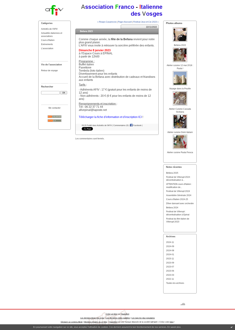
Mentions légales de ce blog (95, 322)
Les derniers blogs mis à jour (92, 318)
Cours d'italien (48, 40)
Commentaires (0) (121, 125)
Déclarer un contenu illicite (72, 322)
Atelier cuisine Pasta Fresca (180, 152)
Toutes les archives (175, 283)
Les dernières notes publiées (118, 318)
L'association (47, 48)
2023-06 (170, 271)
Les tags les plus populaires (143, 318)
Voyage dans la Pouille (180, 88)
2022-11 (170, 279)
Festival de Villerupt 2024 (178, 191)
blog (171, 322)
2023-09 (170, 263)
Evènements (47, 44)
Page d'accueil (125, 22)
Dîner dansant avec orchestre (180, 203)
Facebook (137, 125)
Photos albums (174, 23)
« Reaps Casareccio (106, 22)
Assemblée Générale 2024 (178, 195)
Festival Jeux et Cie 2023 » (146, 22)
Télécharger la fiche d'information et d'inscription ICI (110, 117)
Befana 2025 (172, 173)
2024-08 (170, 250)
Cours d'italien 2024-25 (177, 199)
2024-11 (170, 242)
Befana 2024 (172, 207)
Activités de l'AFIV (49, 29)
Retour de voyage (49, 70)
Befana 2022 (180, 45)
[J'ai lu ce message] (231, 327)
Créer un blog (111, 314)
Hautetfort (125, 314)
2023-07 (170, 267)
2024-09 (170, 246)
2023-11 (170, 258)
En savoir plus (174, 327)
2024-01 (170, 254)
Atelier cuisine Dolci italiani (180, 132)
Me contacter (55, 108)
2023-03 (170, 275)
